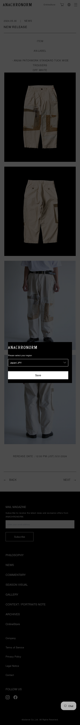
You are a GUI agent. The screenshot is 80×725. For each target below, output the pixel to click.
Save (38, 375)
